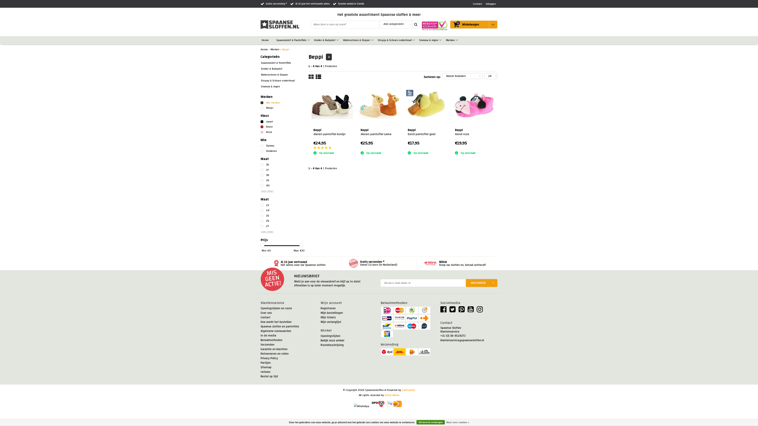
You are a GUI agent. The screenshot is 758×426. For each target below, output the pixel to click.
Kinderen (271, 151)
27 (267, 226)
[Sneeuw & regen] (440, 40)
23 (267, 205)
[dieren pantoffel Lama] (379, 105)
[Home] (271, 40)
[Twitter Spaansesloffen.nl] (452, 311)
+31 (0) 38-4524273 (452, 336)
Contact (265, 317)
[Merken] (457, 40)
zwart (269, 121)
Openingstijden (330, 336)
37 (267, 170)
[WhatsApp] (361, 407)
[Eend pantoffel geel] (426, 105)
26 (267, 220)
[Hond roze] (473, 105)
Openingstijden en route (276, 308)
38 (267, 175)
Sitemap (266, 367)
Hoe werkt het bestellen (276, 322)
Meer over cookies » (457, 422)
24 (267, 210)
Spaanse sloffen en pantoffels (280, 326)
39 (267, 180)
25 (267, 215)
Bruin (269, 126)
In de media (268, 335)
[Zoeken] (415, 24)
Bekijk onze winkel (332, 340)
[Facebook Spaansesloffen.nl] (443, 311)
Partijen (266, 363)
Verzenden (267, 344)
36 (267, 164)
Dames (270, 145)
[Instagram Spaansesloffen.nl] (480, 311)
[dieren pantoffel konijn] (332, 105)
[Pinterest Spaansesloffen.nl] (462, 311)
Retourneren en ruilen (275, 353)
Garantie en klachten (274, 349)
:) (361, 147)
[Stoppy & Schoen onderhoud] (414, 40)
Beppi (285, 49)
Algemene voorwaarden (276, 331)
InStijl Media (392, 395)
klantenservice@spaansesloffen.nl (462, 340)
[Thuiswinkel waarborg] (434, 25)
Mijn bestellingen (332, 313)
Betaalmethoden (271, 340)
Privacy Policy (269, 358)
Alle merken (273, 102)
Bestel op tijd (269, 376)
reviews (265, 372)
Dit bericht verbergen (431, 422)
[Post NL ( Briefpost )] (394, 404)
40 (268, 185)
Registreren (328, 308)
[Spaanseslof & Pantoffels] (308, 40)
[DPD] (378, 404)
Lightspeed (408, 390)
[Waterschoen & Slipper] (372, 40)
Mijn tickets (328, 317)
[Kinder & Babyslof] (337, 40)
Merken (274, 49)
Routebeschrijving (332, 345)
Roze (269, 132)
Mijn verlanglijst (331, 322)
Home (264, 49)
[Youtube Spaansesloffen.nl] (471, 311)
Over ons (266, 313)
